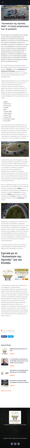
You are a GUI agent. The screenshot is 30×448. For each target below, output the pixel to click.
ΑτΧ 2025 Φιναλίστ (10, 330)
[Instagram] (15, 443)
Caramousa (15, 440)
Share (4, 336)
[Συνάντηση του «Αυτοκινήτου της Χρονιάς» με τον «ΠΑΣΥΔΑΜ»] (4, 373)
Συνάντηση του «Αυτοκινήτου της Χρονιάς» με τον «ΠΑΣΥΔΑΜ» (19, 371)
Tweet (11, 336)
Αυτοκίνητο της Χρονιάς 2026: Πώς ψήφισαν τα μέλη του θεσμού (19, 381)
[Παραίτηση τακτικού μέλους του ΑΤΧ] (4, 351)
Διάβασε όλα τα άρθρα (6, 390)
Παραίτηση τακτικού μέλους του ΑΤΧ (18, 349)
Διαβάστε (12, 353)
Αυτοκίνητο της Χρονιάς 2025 (8, 331)
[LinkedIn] (18, 443)
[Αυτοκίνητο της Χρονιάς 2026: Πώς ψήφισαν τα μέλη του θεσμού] (4, 383)
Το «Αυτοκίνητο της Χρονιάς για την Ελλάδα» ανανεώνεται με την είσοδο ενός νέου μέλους (19, 360)
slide (4, 330)
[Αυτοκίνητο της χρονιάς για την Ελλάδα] (2, 2)
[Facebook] (11, 443)
